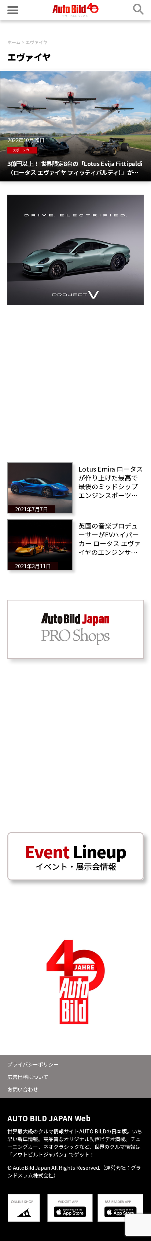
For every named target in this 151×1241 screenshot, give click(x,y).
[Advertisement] (75, 381)
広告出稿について (27, 1077)
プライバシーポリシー (33, 1064)
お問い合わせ (22, 1089)
